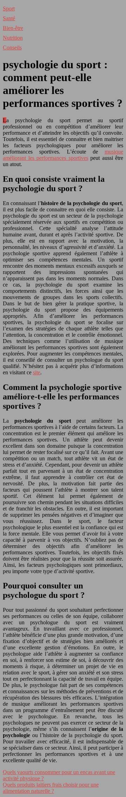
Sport (9, 8)
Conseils (12, 47)
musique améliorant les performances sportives (63, 155)
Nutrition (13, 38)
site (36, 372)
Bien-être (13, 28)
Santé (9, 18)
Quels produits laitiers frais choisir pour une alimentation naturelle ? (51, 788)
